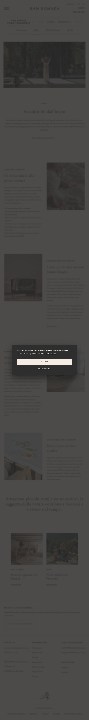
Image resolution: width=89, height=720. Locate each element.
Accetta (44, 362)
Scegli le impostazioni (44, 368)
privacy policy (51, 354)
